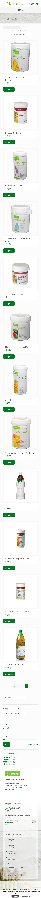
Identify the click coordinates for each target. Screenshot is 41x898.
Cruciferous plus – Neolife (15, 294)
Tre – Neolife (10, 506)
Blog (10, 863)
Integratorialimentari (11, 841)
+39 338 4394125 (17, 787)
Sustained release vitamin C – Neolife (19, 453)
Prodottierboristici (11, 859)
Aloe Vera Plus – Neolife (14, 665)
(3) (9, 757)
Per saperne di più (25, 896)
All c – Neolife (10, 400)
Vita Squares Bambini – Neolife (17, 612)
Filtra (6, 744)
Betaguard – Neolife (13, 133)
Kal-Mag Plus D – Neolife (14, 186)
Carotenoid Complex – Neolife (17, 559)
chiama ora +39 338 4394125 (18, 875)
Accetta (15, 896)
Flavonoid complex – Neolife (16, 347)
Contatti (11, 871)
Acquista (9, 89)
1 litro (5, 728)
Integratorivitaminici (11, 853)
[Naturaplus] (15, 3)
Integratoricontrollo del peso (14, 847)
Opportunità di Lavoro (16, 867)
